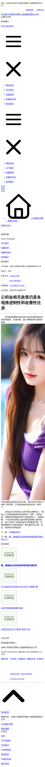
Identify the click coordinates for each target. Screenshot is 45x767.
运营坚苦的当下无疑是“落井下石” (16, 629)
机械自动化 (13, 221)
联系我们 (5, 257)
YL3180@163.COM (17, 679)
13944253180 (14, 276)
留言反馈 (5, 764)
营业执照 (5, 712)
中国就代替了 (15, 532)
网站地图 (5, 729)
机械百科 (5, 248)
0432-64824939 (7, 26)
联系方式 (40, 10)
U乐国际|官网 (37, 218)
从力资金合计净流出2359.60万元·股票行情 (19, 587)
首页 (3, 736)
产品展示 (5, 745)
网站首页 (29, 10)
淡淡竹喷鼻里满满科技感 (12, 608)
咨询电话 (5, 754)
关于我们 (5, 243)
